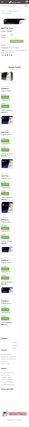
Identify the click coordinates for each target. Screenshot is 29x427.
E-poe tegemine (14, 422)
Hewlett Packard (6, 13)
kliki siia (4, 112)
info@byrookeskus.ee (8, 384)
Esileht (3, 11)
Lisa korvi (17, 41)
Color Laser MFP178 (21, 50)
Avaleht (14, 343)
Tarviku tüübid (3, 36)
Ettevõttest (14, 345)
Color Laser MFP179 (7, 52)
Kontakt (14, 348)
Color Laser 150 (9, 50)
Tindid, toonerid (12, 11)
